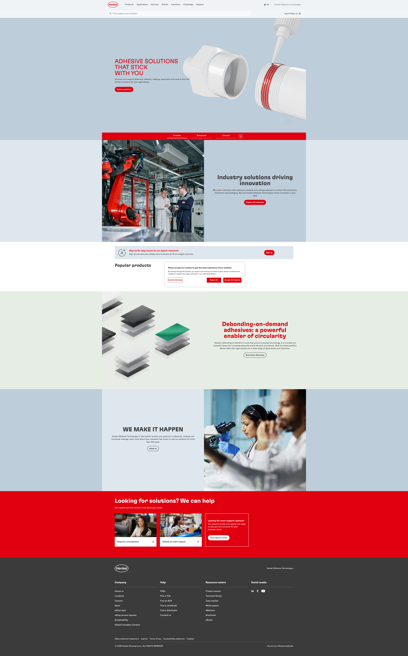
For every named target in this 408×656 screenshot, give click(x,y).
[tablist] (201, 136)
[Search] (111, 13)
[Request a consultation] (136, 530)
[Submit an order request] (181, 530)
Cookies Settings (175, 280)
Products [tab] (177, 135)
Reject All (214, 280)
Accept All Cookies (232, 280)
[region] (205, 274)
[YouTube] (263, 591)
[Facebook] (257, 591)
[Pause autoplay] (240, 136)
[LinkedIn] (252, 591)
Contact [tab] (226, 135)
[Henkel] (122, 568)
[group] (204, 79)
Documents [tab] (201, 135)
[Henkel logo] (113, 5)
